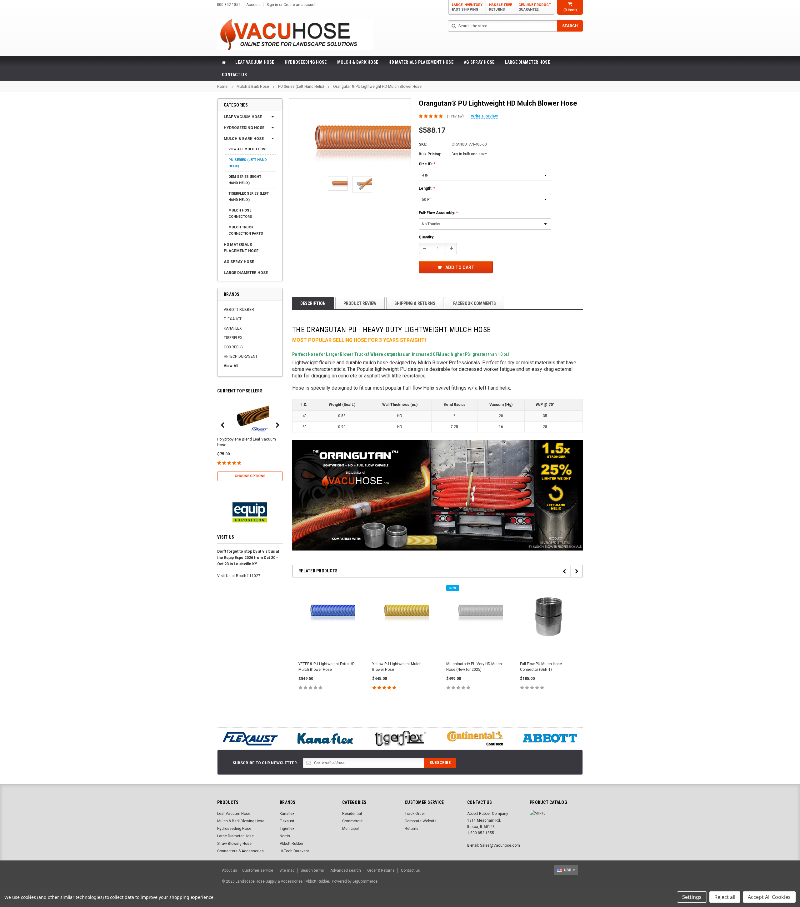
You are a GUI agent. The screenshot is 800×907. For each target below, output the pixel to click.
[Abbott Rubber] (550, 739)
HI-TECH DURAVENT (241, 356)
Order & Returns (381, 870)
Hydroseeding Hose (306, 62)
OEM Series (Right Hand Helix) (244, 180)
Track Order (415, 813)
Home (222, 86)
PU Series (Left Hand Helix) (301, 86)
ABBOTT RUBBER (239, 309)
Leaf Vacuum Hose (254, 62)
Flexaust (287, 821)
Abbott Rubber (291, 843)
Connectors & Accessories (240, 851)
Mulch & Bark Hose (357, 62)
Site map (286, 870)
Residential (352, 813)
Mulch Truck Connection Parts (245, 230)
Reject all (724, 897)
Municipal (350, 828)
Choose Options (250, 476)
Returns (411, 828)
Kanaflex (287, 813)
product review (360, 303)
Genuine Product (534, 7)
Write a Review (484, 116)
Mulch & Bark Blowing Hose (240, 821)
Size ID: (427, 164)
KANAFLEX (233, 328)
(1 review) (455, 116)
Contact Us (234, 74)
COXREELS (233, 347)
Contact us (410, 870)
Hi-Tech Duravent (294, 851)
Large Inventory (467, 7)
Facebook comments (474, 303)
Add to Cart (459, 267)
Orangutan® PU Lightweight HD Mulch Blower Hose (377, 86)
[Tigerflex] (400, 739)
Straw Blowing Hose (234, 843)
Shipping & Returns (414, 303)
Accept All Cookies (769, 897)
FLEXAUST (233, 319)
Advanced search (345, 870)
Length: (427, 188)
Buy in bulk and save (469, 154)
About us (229, 870)
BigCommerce (365, 881)
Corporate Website (421, 821)
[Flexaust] (250, 739)
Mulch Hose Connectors (240, 213)
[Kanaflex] (325, 739)
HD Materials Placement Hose (420, 62)
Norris (285, 836)
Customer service (257, 870)
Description (313, 303)
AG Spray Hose (479, 62)
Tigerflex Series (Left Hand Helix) (248, 197)
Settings (692, 897)
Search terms (312, 870)
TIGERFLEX (233, 338)
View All (231, 366)
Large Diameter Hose (527, 62)
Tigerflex (287, 828)
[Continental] (475, 739)
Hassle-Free (500, 7)
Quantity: (426, 237)
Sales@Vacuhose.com (500, 845)
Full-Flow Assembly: (438, 213)
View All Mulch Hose (247, 149)
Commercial (352, 821)
